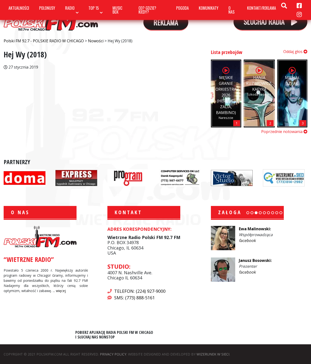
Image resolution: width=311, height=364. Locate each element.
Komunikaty (208, 8)
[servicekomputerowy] (180, 177)
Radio (70, 8)
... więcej (59, 290)
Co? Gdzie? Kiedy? (147, 10)
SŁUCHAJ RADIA (265, 21)
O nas (231, 10)
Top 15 (93, 8)
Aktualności (19, 8)
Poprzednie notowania (282, 131)
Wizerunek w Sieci (213, 354)
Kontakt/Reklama (261, 8)
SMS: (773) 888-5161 (134, 298)
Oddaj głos (293, 51)
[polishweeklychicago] (128, 177)
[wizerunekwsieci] (284, 177)
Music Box (117, 10)
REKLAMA (166, 22)
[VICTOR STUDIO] (232, 177)
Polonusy (47, 8)
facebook (247, 240)
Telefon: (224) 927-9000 (139, 291)
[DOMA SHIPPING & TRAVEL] (24, 177)
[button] (247, 212)
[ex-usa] (76, 177)
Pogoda (182, 8)
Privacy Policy (113, 354)
